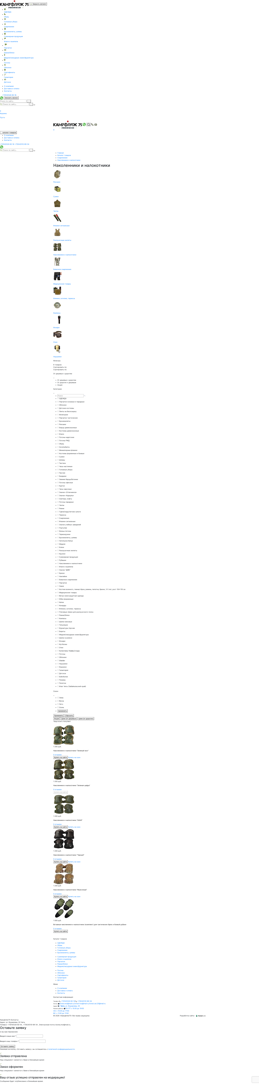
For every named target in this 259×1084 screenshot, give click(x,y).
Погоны (7, 63)
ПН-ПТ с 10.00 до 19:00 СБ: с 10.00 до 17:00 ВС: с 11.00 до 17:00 (68, 1010)
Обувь (6, 17)
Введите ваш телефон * (9, 1041)
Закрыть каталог (39, 4)
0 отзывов (57, 755)
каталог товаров (9, 133)
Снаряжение (9, 27)
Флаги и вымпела (11, 41)
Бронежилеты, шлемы (13, 32)
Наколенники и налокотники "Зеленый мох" (71, 751)
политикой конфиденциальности (61, 1049)
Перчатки (8, 48)
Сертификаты (9, 72)
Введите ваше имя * (8, 1036)
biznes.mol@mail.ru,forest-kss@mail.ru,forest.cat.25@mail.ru (82, 1004)
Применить (58, 716)
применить (62, 711)
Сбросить (69, 716)
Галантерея (8, 77)
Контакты (8, 91)
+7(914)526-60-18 (68, 1001)
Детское (7, 82)
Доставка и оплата (11, 89)
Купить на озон (74, 757)
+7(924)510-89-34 (84, 1001)
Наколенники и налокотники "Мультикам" (70, 890)
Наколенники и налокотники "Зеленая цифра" (71, 785)
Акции (56, 719)
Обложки (7, 68)
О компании (9, 86)
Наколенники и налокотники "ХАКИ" (67, 820)
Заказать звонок (11, 98)
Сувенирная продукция (13, 36)
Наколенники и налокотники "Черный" (68, 855)
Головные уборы (10, 22)
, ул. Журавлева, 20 (69, 1006)
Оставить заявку (7, 1046)
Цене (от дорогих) (86, 719)
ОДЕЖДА (7, 12)
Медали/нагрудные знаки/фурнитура (18, 58)
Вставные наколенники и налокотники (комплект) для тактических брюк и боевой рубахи (89, 924)
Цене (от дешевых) (68, 719)
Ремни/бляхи (9, 53)
